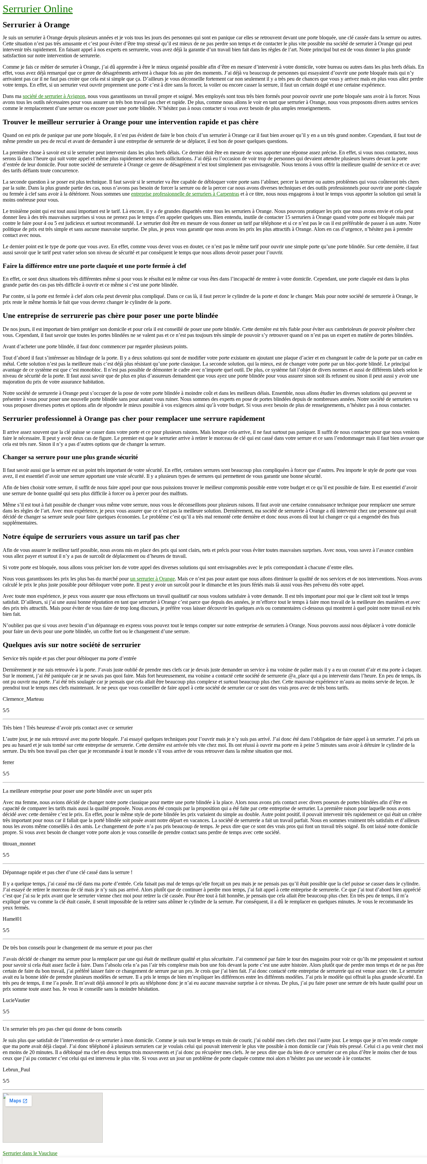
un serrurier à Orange (152, 579)
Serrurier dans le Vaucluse (30, 1153)
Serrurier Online (38, 9)
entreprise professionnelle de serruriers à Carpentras (185, 194)
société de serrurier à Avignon (54, 96)
